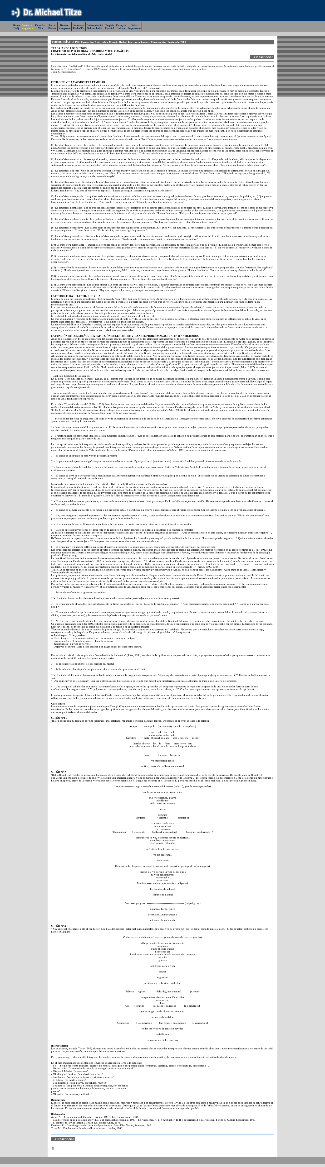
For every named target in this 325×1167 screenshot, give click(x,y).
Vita (40, 28)
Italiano (121, 28)
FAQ (16, 28)
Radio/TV (78, 28)
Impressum (134, 28)
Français (121, 25)
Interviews (78, 25)
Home (16, 25)
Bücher (52, 28)
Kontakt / (40, 25)
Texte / (52, 25)
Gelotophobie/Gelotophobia (95, 27)
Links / (134, 25)
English (109, 25)
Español (109, 28)
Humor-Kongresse (64, 27)
